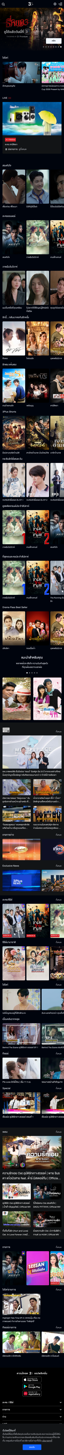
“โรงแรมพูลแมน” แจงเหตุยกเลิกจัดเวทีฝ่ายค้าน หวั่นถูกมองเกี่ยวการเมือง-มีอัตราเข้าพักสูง (16, 826)
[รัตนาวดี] (16, 699)
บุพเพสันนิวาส (56, 358)
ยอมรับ (32, 1447)
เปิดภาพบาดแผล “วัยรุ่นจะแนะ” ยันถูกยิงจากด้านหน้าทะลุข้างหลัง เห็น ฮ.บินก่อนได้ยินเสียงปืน (16, 800)
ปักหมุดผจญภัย (8, 86)
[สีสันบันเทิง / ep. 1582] (37, 1268)
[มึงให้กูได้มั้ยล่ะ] (37, 187)
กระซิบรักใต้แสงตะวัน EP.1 (12, 500)
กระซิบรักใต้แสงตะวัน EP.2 (36, 500)
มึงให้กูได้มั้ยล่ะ (32, 206)
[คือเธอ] (13, 338)
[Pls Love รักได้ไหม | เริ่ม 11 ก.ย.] (21, 1068)
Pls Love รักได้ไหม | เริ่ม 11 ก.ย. (16, 1082)
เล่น (55, 41)
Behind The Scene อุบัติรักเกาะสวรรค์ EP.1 (20, 1047)
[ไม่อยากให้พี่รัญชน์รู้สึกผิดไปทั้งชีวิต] (37, 288)
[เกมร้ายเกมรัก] (13, 386)
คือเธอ (5, 358)
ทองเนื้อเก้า (30, 648)
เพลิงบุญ (30, 405)
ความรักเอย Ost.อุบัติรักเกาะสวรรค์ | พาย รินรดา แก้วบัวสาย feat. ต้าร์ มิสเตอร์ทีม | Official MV (31, 1176)
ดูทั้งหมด (23, 149)
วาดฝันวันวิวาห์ (32, 257)
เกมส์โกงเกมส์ (55, 257)
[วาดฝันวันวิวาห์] (37, 237)
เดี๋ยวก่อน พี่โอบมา (9, 206)
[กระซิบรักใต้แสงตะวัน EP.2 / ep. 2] (37, 480)
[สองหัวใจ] (13, 237)
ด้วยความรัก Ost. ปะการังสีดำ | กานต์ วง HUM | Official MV (47, 1232)
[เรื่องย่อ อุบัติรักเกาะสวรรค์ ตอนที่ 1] (21, 1103)
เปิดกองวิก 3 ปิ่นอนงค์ (50, 1356)
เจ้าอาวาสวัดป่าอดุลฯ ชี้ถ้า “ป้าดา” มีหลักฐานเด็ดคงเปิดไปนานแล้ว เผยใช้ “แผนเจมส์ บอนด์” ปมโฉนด (47, 800)
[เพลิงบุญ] (37, 386)
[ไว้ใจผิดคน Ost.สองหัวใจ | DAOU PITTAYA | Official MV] (47, 1191)
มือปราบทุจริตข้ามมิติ (10, 452)
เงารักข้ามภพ (55, 452)
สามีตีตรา (54, 405)
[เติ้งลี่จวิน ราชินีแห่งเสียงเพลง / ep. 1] (13, 963)
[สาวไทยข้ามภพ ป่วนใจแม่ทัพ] (37, 433)
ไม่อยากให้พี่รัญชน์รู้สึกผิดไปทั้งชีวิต (37, 309)
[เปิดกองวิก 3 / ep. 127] (13, 1268)
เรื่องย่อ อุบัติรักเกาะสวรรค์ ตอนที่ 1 (18, 1117)
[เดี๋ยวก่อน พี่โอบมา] (13, 187)
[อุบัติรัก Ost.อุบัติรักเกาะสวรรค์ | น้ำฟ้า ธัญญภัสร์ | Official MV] (16, 1191)
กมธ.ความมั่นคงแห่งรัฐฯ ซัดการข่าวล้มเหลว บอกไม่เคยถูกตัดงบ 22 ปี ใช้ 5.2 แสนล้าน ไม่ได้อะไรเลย (47, 826)
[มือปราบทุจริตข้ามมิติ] (13, 433)
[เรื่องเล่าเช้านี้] (21, 849)
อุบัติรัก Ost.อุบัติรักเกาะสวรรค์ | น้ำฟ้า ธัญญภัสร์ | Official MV (16, 1205)
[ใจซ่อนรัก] (37, 338)
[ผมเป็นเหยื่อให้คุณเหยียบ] (13, 288)
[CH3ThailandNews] (21, 880)
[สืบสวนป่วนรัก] (47, 699)
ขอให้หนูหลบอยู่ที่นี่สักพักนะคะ (14, 1013)
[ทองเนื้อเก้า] (37, 628)
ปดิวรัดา (5, 648)
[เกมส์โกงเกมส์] (37, 527)
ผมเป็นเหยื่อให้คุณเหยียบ (12, 307)
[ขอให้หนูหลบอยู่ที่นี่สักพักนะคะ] (21, 999)
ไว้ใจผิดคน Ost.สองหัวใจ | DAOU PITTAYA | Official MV (46, 1205)
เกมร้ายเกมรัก (8, 405)
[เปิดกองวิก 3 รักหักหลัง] (21, 1342)
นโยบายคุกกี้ (47, 1440)
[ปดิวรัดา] (13, 628)
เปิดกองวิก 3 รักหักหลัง (11, 1356)
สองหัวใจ (6, 257)
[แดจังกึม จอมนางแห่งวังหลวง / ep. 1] (37, 963)
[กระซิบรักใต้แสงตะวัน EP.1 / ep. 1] (13, 480)
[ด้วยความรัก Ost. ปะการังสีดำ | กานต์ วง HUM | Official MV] (47, 1219)
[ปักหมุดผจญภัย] (21, 72)
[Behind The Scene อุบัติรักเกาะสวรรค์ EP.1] (21, 1034)
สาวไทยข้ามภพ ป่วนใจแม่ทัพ (37, 452)
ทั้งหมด (59, 731)
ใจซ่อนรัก (30, 358)
